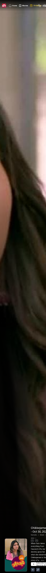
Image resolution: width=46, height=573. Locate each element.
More (42, 560)
